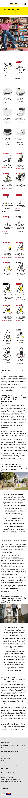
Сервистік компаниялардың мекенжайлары (11, 762)
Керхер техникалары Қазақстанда (9, 733)
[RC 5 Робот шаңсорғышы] (20, 91)
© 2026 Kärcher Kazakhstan (7, 791)
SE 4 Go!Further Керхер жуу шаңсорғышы (20, 360)
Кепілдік (3, 760)
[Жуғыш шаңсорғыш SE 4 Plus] (7, 352)
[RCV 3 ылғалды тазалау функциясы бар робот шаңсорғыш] (7, 111)
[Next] (23, 71)
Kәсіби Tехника (5, 742)
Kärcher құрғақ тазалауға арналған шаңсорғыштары (13, 403)
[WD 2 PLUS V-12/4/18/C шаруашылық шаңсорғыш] (7, 266)
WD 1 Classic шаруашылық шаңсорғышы (7, 254)
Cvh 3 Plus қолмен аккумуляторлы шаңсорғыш (20, 165)
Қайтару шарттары (5, 758)
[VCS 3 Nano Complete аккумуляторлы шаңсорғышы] (7, 220)
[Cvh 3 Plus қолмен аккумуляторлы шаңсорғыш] (20, 157)
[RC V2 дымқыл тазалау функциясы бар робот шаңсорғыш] (7, 91)
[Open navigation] (2, 4)
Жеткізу (3, 756)
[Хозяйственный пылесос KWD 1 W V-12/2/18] (20, 246)
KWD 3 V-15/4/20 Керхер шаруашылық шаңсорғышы (8, 317)
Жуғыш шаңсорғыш (20, 340)
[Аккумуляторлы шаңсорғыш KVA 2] (20, 199)
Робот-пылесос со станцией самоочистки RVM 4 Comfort (20, 119)
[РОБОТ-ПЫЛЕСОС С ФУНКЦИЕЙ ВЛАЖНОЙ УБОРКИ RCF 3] (7, 131)
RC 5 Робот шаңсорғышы (20, 99)
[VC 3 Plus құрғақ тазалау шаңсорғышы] (7, 65)
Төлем (2, 753)
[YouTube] (4, 789)
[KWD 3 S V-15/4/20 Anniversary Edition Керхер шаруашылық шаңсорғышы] (7, 288)
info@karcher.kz (16, 779)
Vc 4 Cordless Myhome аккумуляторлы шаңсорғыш (7, 207)
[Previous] (4, 71)
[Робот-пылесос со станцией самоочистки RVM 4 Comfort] (20, 111)
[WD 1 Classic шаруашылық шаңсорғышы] (7, 246)
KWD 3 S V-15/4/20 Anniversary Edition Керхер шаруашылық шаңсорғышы (8, 296)
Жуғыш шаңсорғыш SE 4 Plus (7, 360)
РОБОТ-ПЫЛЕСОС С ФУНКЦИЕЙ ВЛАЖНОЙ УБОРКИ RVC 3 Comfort (20, 140)
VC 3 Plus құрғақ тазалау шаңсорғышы (7, 73)
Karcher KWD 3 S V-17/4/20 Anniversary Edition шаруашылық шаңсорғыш (20, 275)
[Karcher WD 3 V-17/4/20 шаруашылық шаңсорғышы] (20, 288)
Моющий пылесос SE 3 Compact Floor (8, 341)
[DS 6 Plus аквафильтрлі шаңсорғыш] (20, 65)
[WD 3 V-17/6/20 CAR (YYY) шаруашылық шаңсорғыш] (20, 309)
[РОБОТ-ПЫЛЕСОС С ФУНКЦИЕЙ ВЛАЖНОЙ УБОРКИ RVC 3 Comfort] (20, 131)
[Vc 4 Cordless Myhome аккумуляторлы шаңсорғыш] (7, 199)
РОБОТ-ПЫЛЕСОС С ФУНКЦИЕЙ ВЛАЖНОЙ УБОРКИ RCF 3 (7, 140)
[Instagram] (7, 789)
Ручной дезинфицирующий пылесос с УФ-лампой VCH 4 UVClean (20, 186)
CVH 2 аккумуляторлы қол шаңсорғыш (7, 165)
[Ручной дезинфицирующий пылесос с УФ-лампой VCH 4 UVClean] (20, 177)
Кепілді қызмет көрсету (6, 744)
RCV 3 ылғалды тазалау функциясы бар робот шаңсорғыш (7, 119)
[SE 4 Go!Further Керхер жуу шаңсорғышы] (20, 352)
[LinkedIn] (6, 789)
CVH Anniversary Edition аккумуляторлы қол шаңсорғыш (7, 185)
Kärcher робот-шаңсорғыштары (8, 684)
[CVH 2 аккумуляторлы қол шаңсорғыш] (7, 157)
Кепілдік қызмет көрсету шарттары (9, 765)
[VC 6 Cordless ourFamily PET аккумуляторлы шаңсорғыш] (20, 220)
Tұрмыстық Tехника (6, 741)
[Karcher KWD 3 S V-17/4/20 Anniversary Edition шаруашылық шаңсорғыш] (20, 266)
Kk (2, 0)
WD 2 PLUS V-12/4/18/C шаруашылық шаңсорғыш (7, 275)
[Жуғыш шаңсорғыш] (20, 333)
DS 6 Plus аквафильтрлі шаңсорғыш (20, 74)
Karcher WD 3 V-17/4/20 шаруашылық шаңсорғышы (20, 296)
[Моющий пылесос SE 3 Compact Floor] (7, 333)
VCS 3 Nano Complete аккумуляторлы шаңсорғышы (8, 228)
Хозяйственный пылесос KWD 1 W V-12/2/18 (20, 254)
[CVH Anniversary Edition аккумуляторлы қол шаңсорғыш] (7, 177)
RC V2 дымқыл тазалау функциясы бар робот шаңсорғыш (7, 99)
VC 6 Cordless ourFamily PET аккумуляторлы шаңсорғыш (20, 229)
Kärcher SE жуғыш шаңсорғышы (8, 555)
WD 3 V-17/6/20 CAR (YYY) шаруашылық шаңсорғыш (20, 317)
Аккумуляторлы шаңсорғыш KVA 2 (20, 206)
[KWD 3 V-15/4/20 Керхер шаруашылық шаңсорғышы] (7, 309)
